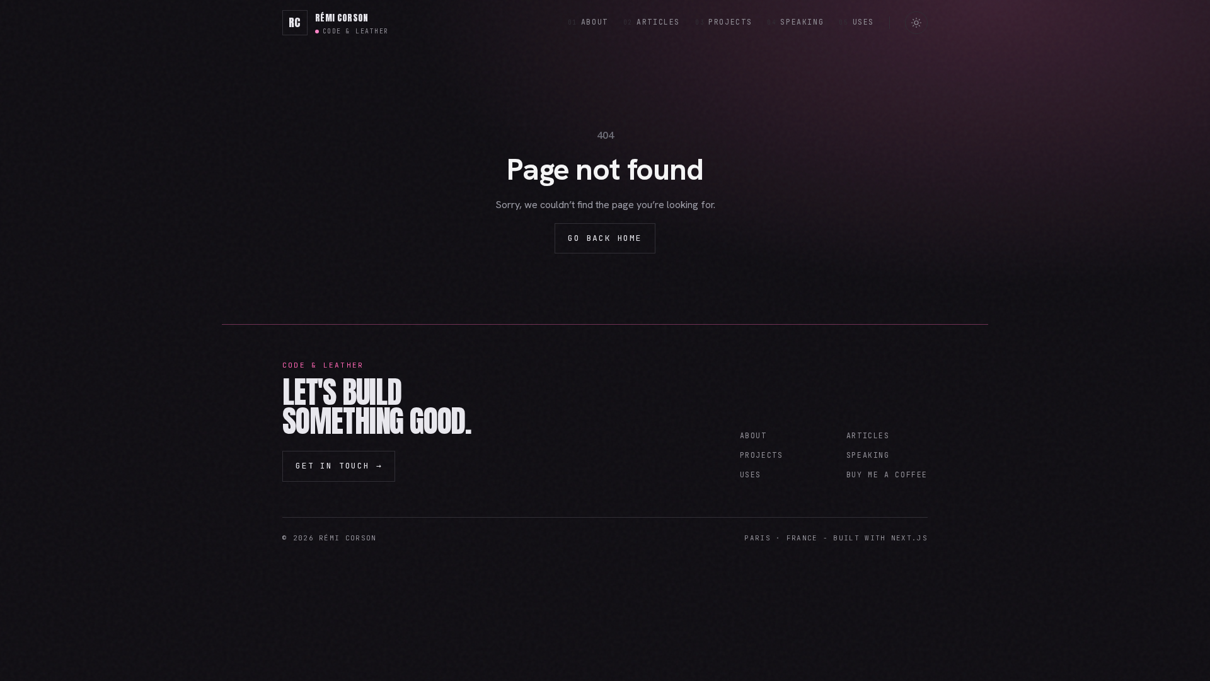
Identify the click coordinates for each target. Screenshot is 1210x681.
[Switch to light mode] (916, 22)
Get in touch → (339, 465)
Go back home (605, 238)
